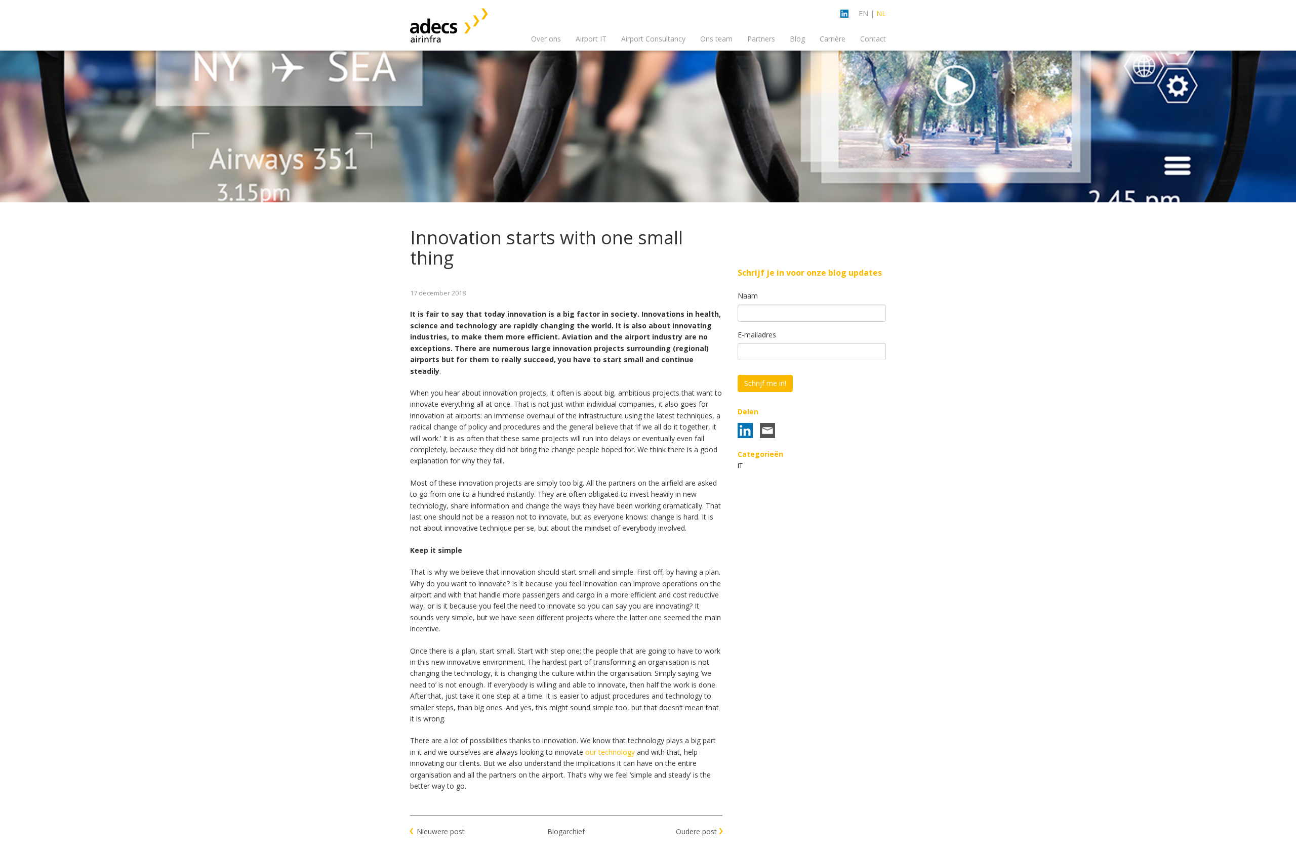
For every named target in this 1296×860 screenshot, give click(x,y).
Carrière (832, 39)
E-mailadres (757, 334)
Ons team (716, 39)
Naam (748, 295)
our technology (610, 752)
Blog (797, 39)
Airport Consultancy (653, 39)
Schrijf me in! (765, 383)
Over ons (546, 39)
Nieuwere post (441, 831)
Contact (873, 39)
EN (863, 13)
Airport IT (591, 39)
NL (881, 13)
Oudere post (696, 831)
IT (740, 465)
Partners (761, 39)
